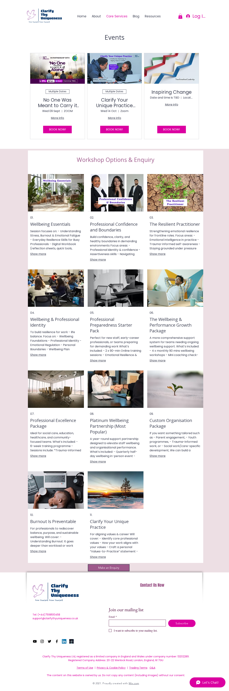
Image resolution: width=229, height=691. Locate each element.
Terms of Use (85, 668)
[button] (180, 16)
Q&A (152, 668)
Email (113, 616)
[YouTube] (35, 641)
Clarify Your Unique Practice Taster (114, 102)
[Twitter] (49, 641)
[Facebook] (57, 641)
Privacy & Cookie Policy (111, 668)
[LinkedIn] (64, 641)
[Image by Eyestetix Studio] (71, 641)
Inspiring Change (172, 92)
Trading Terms (138, 668)
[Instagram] (42, 641)
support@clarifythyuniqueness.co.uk (55, 618)
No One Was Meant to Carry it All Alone (57, 102)
